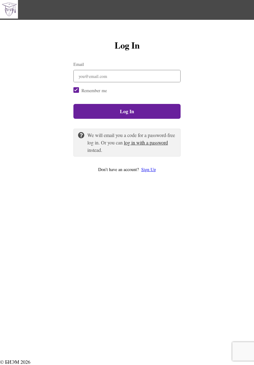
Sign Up (148, 169)
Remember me (94, 90)
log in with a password (146, 142)
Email (78, 64)
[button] (127, 169)
